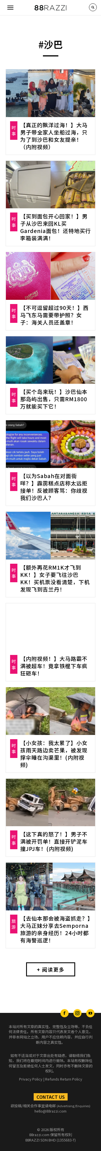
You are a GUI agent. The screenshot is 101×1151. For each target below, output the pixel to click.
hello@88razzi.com (50, 1111)
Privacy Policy (30, 1079)
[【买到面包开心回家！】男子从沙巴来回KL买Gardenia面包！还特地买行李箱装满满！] (50, 185)
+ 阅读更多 (51, 969)
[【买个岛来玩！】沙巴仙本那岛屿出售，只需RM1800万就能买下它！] (50, 360)
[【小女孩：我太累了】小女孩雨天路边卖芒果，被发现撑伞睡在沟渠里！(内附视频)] (50, 711)
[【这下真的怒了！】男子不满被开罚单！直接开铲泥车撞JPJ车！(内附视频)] (50, 802)
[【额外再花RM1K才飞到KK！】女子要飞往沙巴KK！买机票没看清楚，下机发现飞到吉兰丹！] (50, 535)
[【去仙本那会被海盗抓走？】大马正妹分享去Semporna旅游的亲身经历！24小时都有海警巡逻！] (50, 886)
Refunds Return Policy (63, 1079)
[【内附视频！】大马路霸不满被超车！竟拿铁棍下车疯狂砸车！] (50, 627)
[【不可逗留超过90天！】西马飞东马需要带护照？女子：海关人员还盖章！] (50, 276)
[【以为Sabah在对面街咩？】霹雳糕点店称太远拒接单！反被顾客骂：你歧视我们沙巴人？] (50, 444)
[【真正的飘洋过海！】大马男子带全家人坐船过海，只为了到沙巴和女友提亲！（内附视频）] (50, 93)
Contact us (50, 1096)
